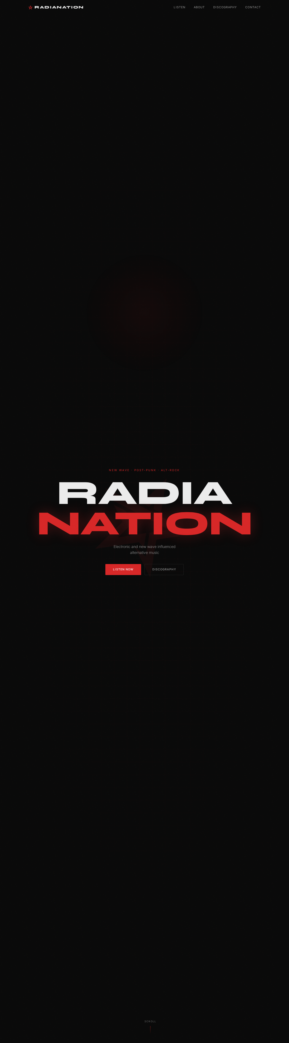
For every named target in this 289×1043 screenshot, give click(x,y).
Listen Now (123, 569)
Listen (179, 7)
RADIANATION (59, 7)
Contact (253, 7)
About (199, 7)
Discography (225, 7)
